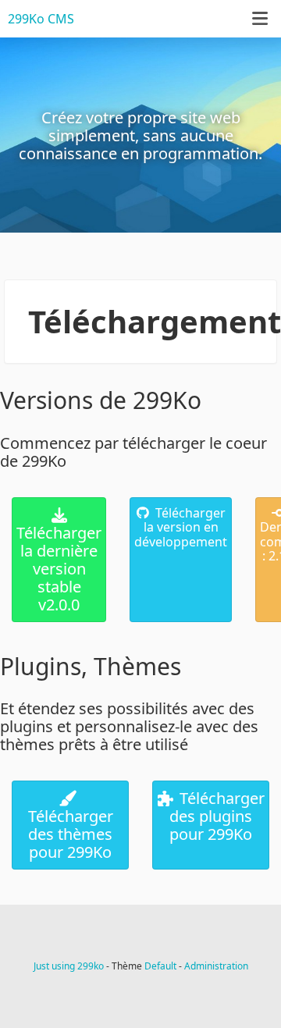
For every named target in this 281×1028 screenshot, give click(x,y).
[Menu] (260, 18)
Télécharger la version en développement (180, 527)
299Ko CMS (41, 18)
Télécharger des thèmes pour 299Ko (70, 834)
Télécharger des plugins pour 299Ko (217, 816)
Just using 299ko (69, 966)
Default (160, 966)
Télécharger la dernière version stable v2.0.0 (58, 568)
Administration (216, 966)
